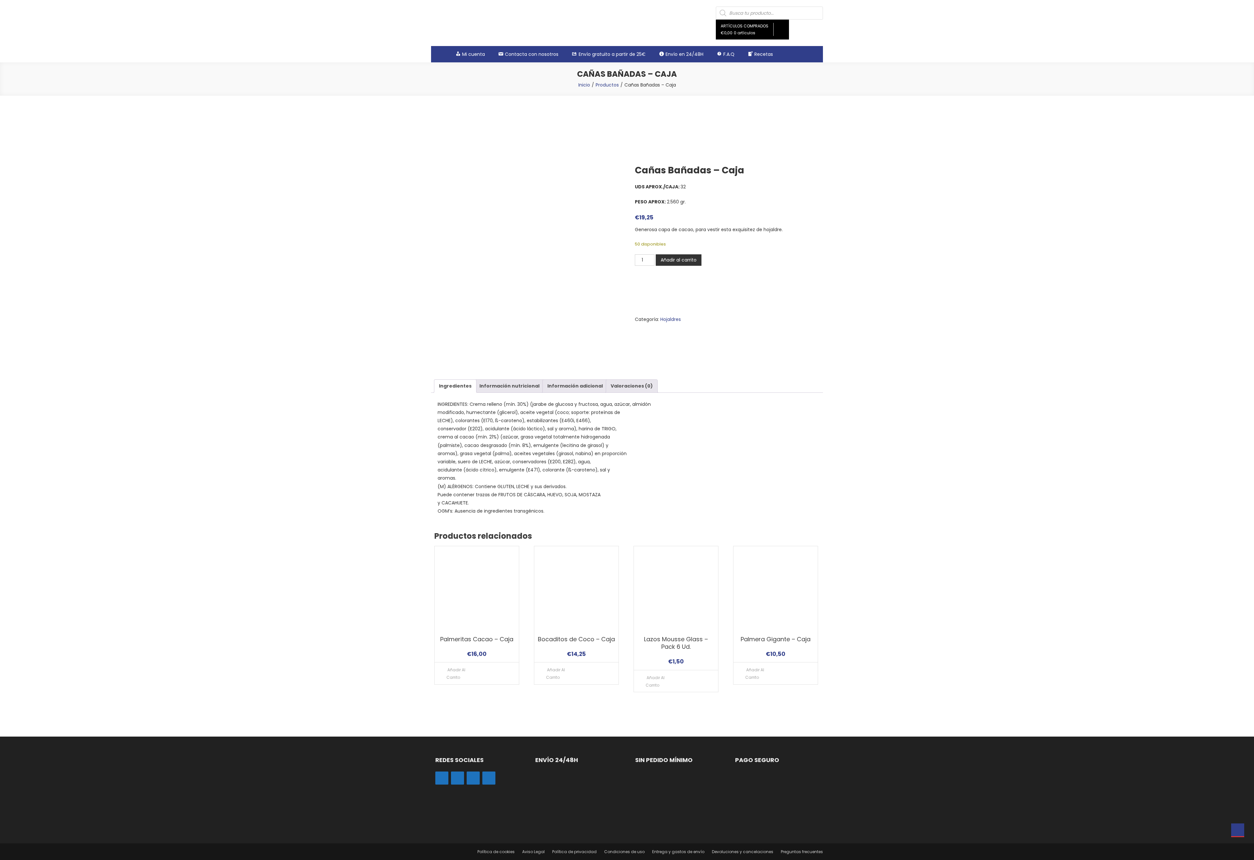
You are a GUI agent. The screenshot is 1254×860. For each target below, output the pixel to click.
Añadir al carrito (679, 260)
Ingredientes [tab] (455, 386)
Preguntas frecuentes (802, 851)
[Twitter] (473, 778)
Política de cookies (496, 851)
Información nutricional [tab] (509, 386)
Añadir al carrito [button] (455, 673)
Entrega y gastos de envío (678, 851)
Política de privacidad (574, 851)
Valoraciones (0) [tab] (632, 386)
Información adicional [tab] (575, 386)
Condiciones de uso (624, 851)
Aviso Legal (533, 851)
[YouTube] (488, 778)
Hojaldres (670, 319)
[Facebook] (457, 778)
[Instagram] (441, 778)
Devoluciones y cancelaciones (742, 851)
